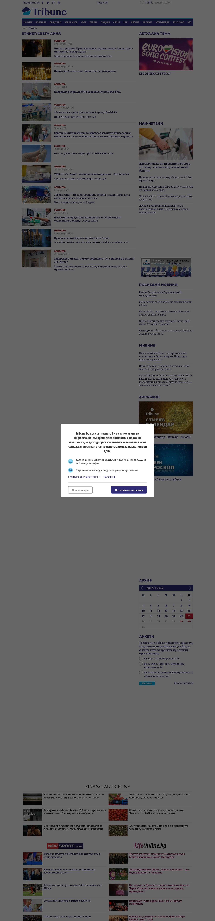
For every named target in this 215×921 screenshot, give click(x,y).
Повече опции (80, 490)
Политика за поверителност (84, 477)
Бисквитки (110, 477)
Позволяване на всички (129, 490)
